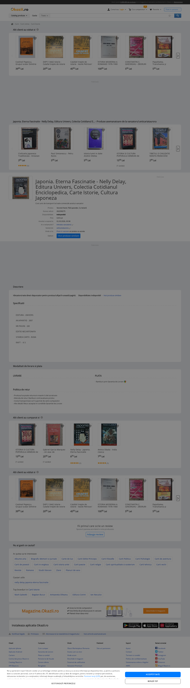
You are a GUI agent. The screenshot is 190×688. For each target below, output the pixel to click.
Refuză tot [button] (153, 681)
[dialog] (95, 678)
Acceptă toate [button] (153, 674)
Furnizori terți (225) (92, 676)
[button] (63, 682)
